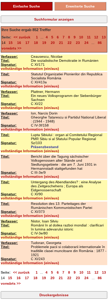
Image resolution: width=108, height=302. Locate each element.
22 (70, 43)
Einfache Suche (26, 6)
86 (100, 43)
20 (53, 43)
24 (86, 43)
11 (89, 37)
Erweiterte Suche (80, 6)
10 (81, 37)
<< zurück (23, 37)
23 (78, 43)
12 (96, 37)
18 (36, 43)
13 (104, 37)
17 (27, 43)
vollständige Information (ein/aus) (30, 69)
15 (11, 43)
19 (44, 43)
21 (61, 43)
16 (19, 43)
